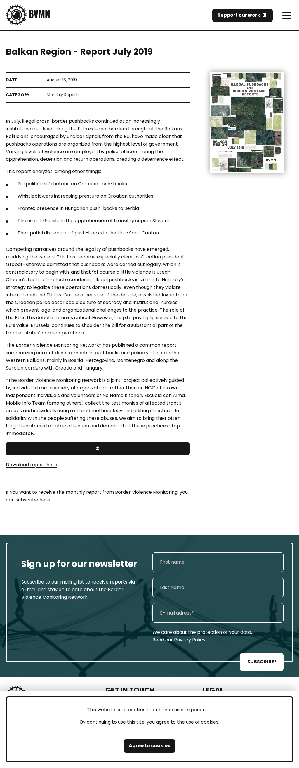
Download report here (31, 464)
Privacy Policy (190, 639)
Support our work (239, 15)
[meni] (286, 15)
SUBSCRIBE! (261, 661)
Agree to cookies (149, 745)
